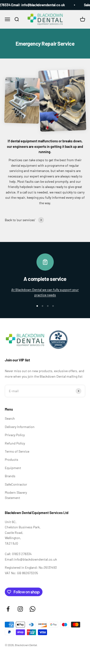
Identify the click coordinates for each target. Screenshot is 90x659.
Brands (10, 476)
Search (10, 418)
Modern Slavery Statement (16, 495)
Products (11, 459)
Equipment (13, 468)
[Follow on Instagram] (20, 609)
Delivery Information (20, 427)
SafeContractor (16, 484)
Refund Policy (15, 443)
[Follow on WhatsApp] (32, 609)
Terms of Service (17, 451)
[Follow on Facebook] (8, 609)
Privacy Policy (15, 435)
